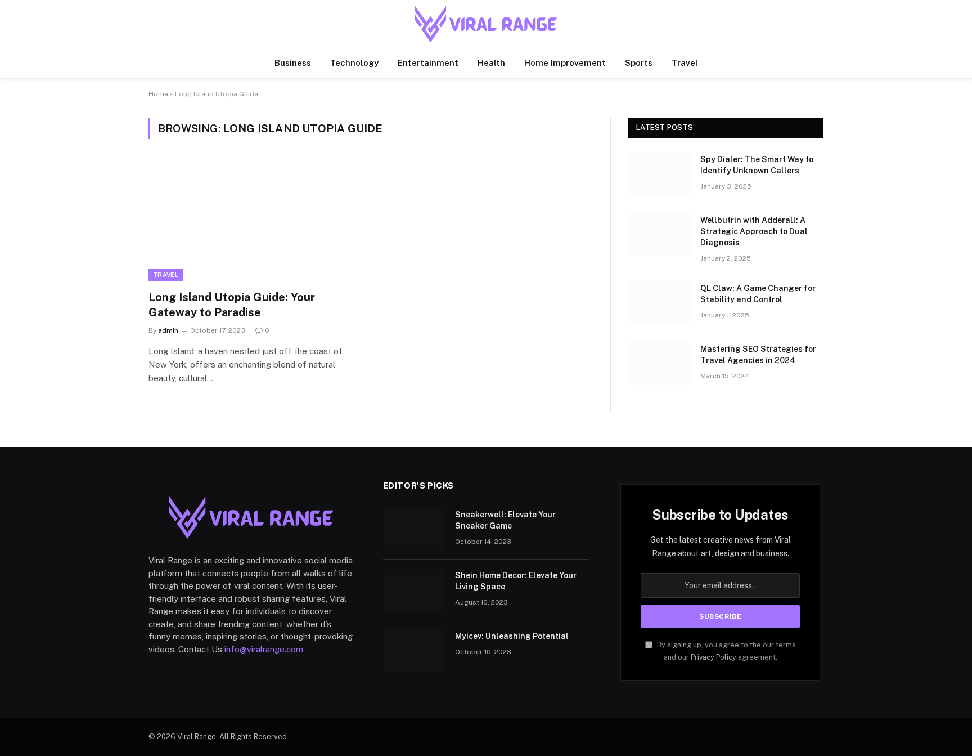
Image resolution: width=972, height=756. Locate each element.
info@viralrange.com (263, 649)
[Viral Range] (486, 24)
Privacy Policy (713, 657)
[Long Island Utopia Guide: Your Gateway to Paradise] (254, 221)
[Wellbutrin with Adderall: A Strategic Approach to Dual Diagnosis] (659, 234)
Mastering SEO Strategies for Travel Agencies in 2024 (758, 355)
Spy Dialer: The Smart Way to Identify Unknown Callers (756, 165)
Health (491, 63)
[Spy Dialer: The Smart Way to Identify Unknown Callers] (659, 174)
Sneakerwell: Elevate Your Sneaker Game (505, 520)
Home (158, 94)
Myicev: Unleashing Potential (512, 636)
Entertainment (428, 63)
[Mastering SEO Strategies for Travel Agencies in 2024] (659, 363)
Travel (685, 63)
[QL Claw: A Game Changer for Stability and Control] (659, 302)
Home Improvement (565, 63)
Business (292, 63)
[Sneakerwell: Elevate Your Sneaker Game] (414, 529)
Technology (354, 63)
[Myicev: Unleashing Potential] (414, 650)
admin (168, 330)
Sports (638, 63)
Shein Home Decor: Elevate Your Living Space (516, 581)
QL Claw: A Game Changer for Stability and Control (758, 294)
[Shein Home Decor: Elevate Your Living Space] (414, 590)
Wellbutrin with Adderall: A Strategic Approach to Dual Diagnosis (754, 231)
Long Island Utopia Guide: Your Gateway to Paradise (231, 304)
